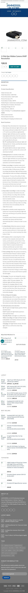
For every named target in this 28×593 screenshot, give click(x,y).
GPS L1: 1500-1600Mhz (7, 550)
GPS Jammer (22, 547)
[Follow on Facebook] (2, 510)
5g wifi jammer (5, 547)
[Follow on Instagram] (5, 510)
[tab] (14, 82)
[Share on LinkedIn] (16, 76)
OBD (13, 555)
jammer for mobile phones (10, 553)
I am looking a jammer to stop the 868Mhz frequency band (14, 520)
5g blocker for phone (8, 545)
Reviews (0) (4, 85)
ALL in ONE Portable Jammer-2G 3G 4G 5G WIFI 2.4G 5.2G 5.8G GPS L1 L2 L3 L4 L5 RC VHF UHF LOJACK (7, 354)
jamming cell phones (6, 555)
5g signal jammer (18, 545)
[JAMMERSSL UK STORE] (13, 5)
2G (2, 545)
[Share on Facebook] (5, 76)
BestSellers (11, 547)
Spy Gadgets (17, 11)
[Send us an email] (11, 510)
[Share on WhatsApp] (2, 76)
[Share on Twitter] (8, 76)
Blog (11, 588)
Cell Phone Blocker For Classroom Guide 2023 (16, 525)
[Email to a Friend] (11, 76)
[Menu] (2, 6)
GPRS (17, 547)
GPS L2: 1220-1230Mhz (18, 550)
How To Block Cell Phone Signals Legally (16, 535)
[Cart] (26, 5)
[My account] (23, 5)
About (8, 588)
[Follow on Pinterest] (14, 510)
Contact (16, 588)
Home (9, 11)
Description (4, 82)
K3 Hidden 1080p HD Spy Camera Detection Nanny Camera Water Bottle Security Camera (20, 354)
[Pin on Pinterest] (14, 76)
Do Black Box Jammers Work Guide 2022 (14, 530)
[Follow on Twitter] (8, 510)
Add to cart (14, 66)
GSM (3, 553)
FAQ (21, 588)
